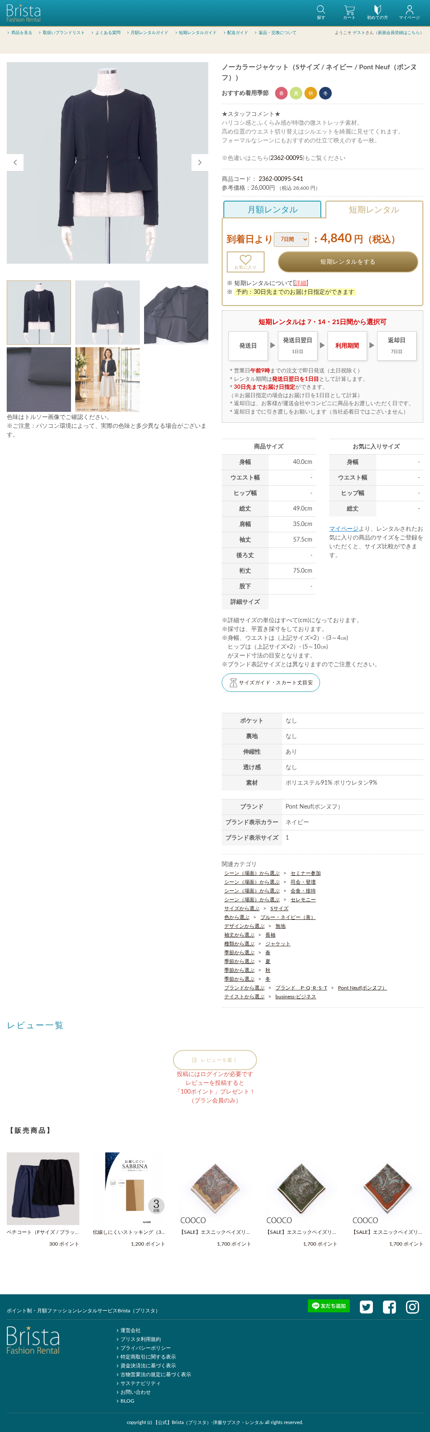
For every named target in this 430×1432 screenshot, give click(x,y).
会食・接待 (303, 890)
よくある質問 (108, 33)
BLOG (127, 1400)
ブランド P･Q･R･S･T (301, 987)
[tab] (39, 312)
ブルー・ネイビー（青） (288, 917)
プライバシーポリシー (146, 1348)
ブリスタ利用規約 (141, 1339)
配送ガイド (237, 33)
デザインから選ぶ (244, 926)
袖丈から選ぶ (239, 934)
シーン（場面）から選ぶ (252, 873)
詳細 (301, 283)
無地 (280, 926)
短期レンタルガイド (198, 33)
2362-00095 (286, 158)
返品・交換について (277, 33)
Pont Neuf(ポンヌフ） (362, 987)
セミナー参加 (306, 873)
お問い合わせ (136, 1392)
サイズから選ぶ (242, 908)
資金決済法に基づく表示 (148, 1365)
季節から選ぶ (239, 952)
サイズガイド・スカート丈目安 (276, 682)
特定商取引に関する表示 (148, 1356)
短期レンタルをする (348, 262)
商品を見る (21, 33)
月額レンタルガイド (149, 33)
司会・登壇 (303, 882)
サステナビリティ (141, 1383)
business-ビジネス (295, 996)
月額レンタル (272, 210)
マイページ (344, 529)
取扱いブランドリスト (64, 33)
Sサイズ (279, 908)
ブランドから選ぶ (244, 987)
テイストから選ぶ (244, 996)
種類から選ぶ (239, 943)
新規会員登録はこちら (399, 33)
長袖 (270, 934)
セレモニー (303, 899)
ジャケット (278, 943)
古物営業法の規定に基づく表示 (156, 1374)
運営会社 (131, 1330)
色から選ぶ (236, 917)
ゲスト (359, 33)
